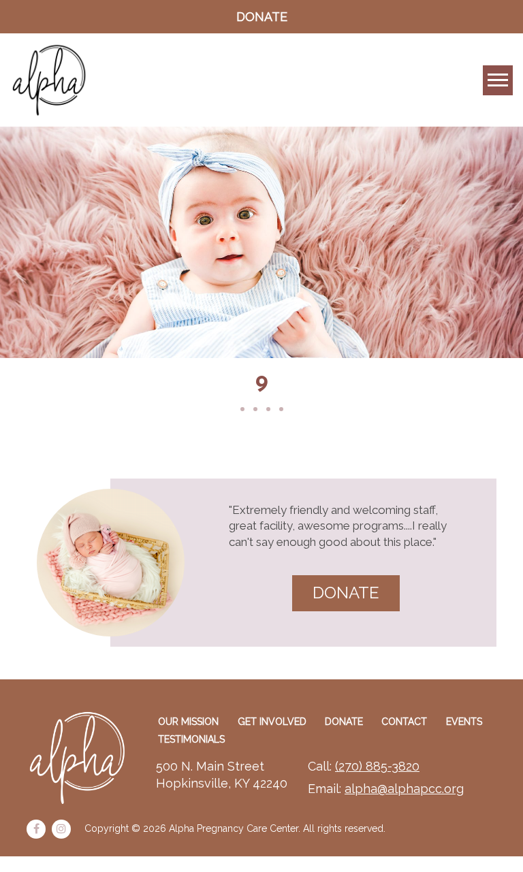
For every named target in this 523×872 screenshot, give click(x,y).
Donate (261, 17)
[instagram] (61, 829)
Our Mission (188, 721)
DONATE (346, 592)
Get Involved (272, 721)
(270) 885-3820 (377, 766)
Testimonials (191, 739)
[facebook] (36, 829)
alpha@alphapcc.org (404, 788)
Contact (404, 721)
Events (464, 721)
